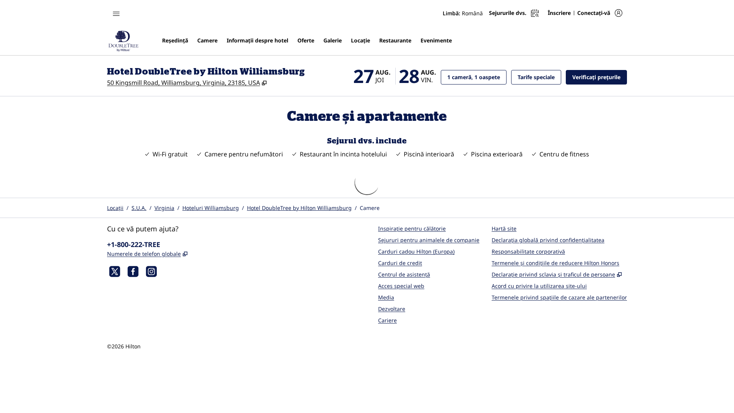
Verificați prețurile (599, 77)
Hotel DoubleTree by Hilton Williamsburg (299, 207)
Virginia (164, 207)
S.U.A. (139, 207)
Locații (115, 207)
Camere (370, 207)
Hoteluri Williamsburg (210, 207)
